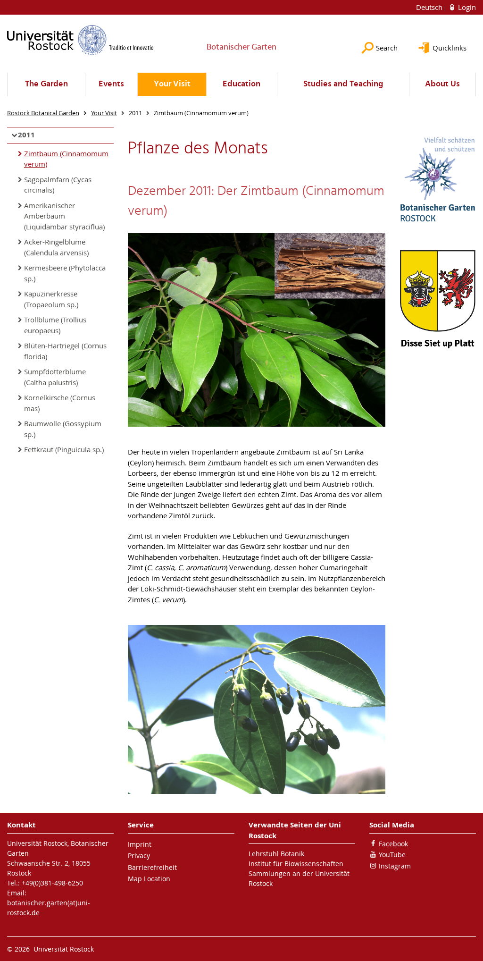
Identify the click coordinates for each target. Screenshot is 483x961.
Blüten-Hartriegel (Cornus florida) (65, 351)
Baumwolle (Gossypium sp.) (62, 429)
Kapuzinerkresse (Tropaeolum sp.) (51, 299)
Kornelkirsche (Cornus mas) (59, 403)
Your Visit (172, 84)
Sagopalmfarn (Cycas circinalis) (58, 185)
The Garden (46, 84)
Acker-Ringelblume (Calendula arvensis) (56, 247)
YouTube (392, 854)
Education (241, 84)
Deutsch (430, 7)
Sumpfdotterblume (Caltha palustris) (55, 377)
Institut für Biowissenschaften (296, 863)
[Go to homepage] (80, 40)
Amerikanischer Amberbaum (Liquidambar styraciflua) (64, 216)
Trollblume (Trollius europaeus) (55, 325)
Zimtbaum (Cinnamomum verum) (66, 159)
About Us (442, 84)
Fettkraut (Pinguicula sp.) (64, 449)
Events (111, 84)
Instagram (395, 865)
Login (466, 7)
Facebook (393, 843)
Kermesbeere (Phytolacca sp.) (65, 273)
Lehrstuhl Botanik (276, 853)
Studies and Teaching (343, 84)
